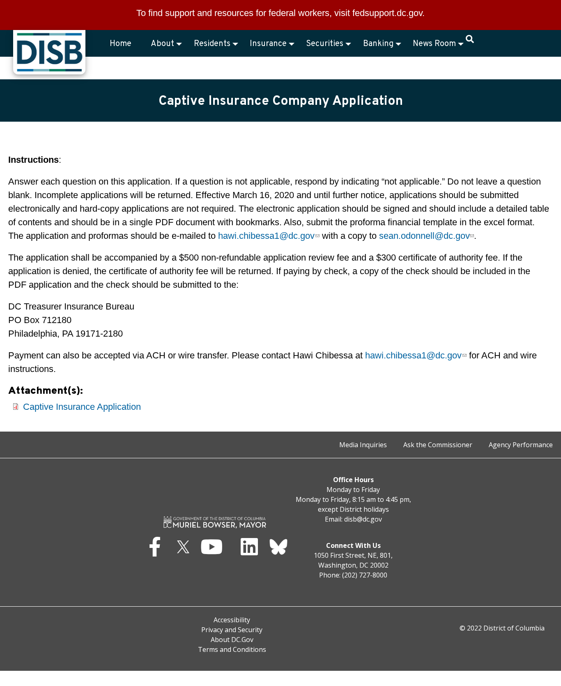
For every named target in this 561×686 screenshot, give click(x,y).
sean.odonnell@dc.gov (424, 236)
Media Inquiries (363, 444)
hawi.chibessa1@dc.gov (266, 236)
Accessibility (232, 619)
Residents (212, 44)
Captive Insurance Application (82, 407)
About (162, 44)
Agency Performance (521, 444)
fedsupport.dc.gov (387, 13)
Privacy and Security (231, 629)
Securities (324, 44)
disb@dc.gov (363, 519)
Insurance (268, 44)
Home (120, 44)
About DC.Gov (232, 639)
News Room (434, 44)
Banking (378, 44)
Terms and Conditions (232, 649)
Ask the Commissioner (437, 444)
